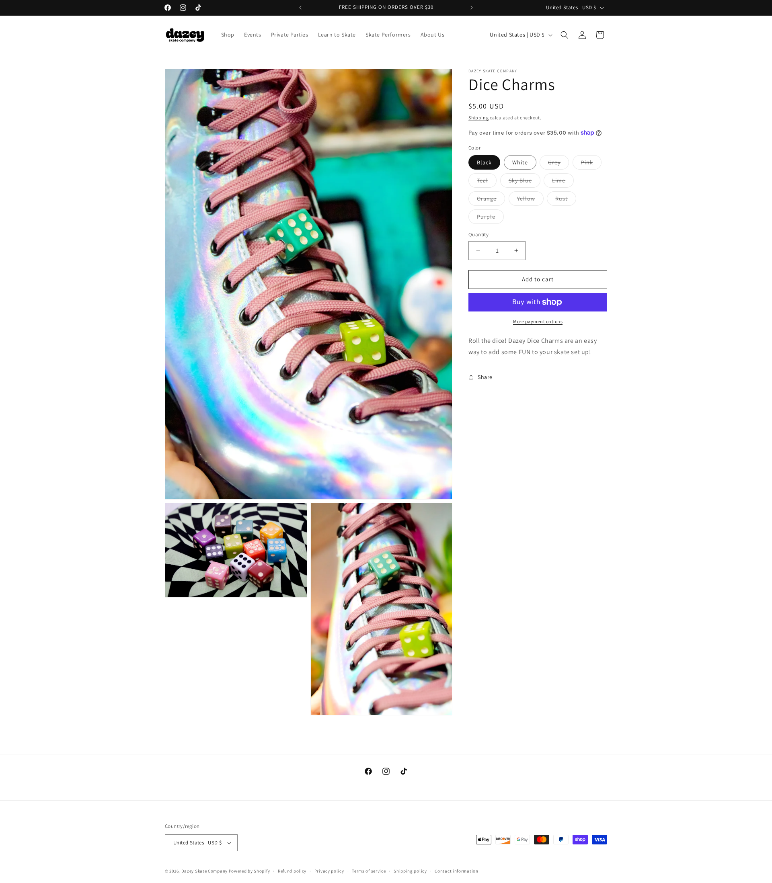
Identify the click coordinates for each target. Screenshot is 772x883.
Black (484, 162)
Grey (558, 164)
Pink (591, 164)
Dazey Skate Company (204, 871)
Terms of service (369, 870)
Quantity (478, 234)
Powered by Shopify (249, 871)
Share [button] (485, 377)
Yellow (530, 200)
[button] (564, 35)
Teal (487, 182)
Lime (563, 182)
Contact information (456, 870)
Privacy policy (329, 870)
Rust (565, 200)
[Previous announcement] (300, 7)
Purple (490, 218)
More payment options (538, 321)
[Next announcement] (471, 7)
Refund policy (292, 870)
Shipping (478, 118)
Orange (491, 200)
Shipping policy (410, 870)
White (520, 162)
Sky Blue (524, 182)
